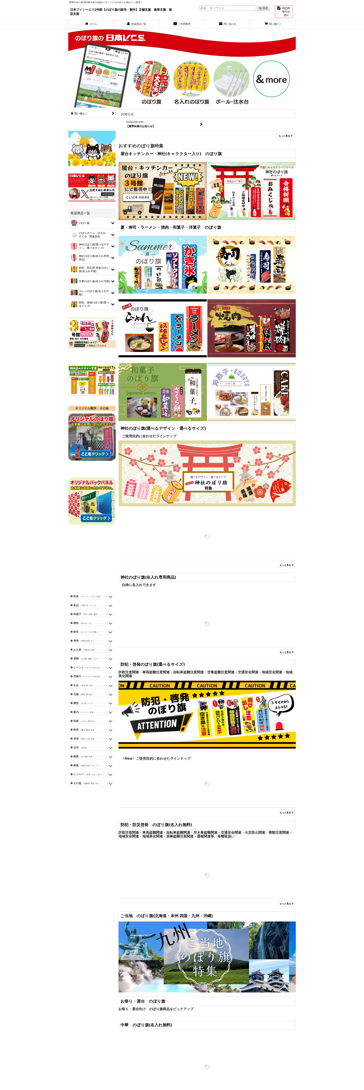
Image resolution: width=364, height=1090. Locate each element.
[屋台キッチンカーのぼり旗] (162, 190)
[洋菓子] (251, 391)
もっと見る (284, 135)
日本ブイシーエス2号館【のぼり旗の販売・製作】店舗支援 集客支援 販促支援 (121, 12)
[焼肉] (251, 328)
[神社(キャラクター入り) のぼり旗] (251, 190)
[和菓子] (162, 391)
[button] (121, 546)
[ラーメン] (162, 328)
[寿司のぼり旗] (251, 264)
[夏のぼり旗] (162, 264)
